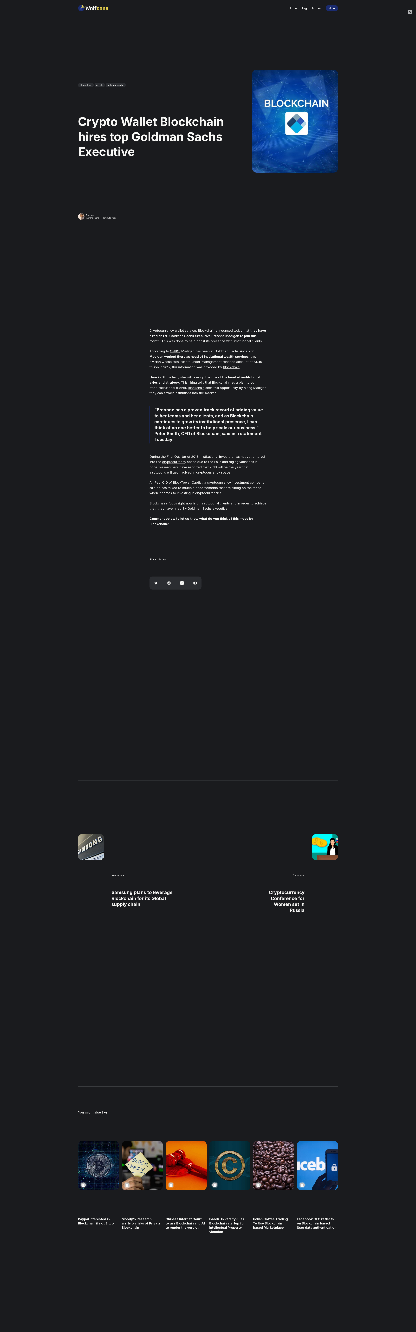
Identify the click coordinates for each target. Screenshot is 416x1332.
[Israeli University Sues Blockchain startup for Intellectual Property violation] (229, 1165)
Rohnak (90, 215)
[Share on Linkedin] (182, 583)
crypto (99, 85)
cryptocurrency (174, 462)
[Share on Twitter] (156, 583)
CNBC (174, 351)
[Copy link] (195, 583)
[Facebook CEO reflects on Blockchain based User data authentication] (317, 1165)
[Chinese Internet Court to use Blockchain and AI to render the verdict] (186, 1165)
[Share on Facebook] (169, 583)
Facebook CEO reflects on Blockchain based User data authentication (316, 1223)
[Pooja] (83, 1184)
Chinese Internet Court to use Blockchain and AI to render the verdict (185, 1223)
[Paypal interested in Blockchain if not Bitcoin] (98, 1165)
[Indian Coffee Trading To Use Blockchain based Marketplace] (273, 1165)
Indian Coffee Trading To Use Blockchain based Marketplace (270, 1223)
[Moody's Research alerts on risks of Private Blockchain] (142, 1165)
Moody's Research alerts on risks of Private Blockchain (141, 1223)
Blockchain (86, 85)
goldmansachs (115, 85)
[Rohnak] (81, 216)
